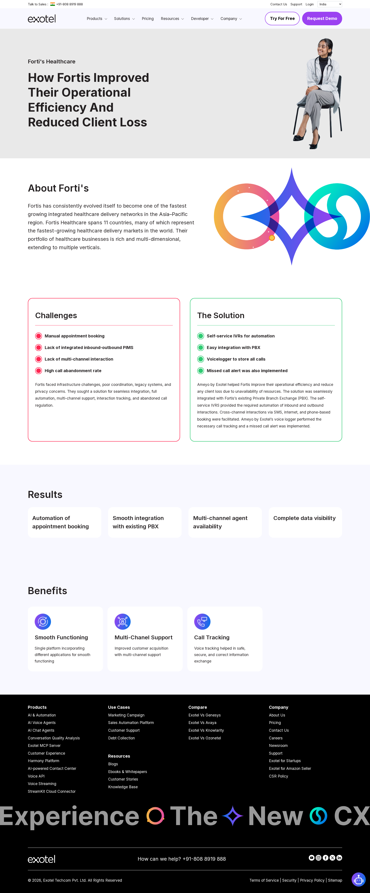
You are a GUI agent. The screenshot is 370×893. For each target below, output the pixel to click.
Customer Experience (46, 753)
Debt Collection (121, 738)
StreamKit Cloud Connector (52, 791)
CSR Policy (278, 776)
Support (296, 4)
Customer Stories (123, 779)
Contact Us (278, 4)
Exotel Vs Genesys (204, 715)
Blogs (113, 764)
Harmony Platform (43, 760)
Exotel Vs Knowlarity (206, 730)
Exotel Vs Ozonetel (204, 738)
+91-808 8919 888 (69, 4)
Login (310, 4)
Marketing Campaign (126, 715)
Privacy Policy (312, 880)
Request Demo (322, 18)
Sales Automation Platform (131, 722)
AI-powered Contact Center (52, 768)
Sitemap (335, 880)
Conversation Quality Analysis (54, 738)
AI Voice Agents (42, 722)
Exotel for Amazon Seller (290, 768)
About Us (277, 715)
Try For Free (282, 18)
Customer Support (124, 730)
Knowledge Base (123, 787)
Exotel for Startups (285, 760)
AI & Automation (42, 715)
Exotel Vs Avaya (202, 722)
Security (289, 880)
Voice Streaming (42, 783)
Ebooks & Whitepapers (127, 771)
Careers (276, 738)
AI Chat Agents (41, 730)
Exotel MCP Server (44, 745)
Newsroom (278, 745)
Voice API (36, 776)
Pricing (275, 722)
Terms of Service (264, 880)
